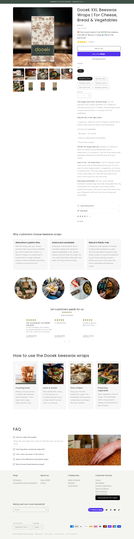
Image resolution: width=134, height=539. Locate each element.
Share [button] (81, 221)
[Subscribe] (46, 509)
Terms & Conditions (102, 488)
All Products (17, 480)
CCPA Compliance (101, 494)
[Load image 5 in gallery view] (18, 86)
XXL (80, 71)
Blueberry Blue (101, 79)
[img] (67, 312)
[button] (99, 205)
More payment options (99, 58)
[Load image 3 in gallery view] (42, 74)
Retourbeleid (99, 483)
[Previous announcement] (12, 2)
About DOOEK (45, 480)
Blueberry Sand (101, 83)
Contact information (71, 534)
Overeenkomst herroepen (108, 498)
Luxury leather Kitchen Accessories (25, 483)
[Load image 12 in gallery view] (42, 86)
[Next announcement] (122, 2)
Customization (73, 486)
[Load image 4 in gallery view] (54, 74)
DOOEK (20, 534)
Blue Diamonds (84, 87)
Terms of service (59, 534)
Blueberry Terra (84, 79)
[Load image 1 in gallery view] (18, 74)
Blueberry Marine (101, 87)
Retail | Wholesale (74, 480)
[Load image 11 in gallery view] (30, 86)
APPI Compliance (101, 491)
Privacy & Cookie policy (103, 486)
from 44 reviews (67, 315)
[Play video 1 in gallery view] (66, 74)
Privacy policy (49, 534)
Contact (43, 483)
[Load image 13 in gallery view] (54, 86)
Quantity (80, 92)
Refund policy (39, 534)
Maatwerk (71, 483)
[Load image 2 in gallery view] (30, 74)
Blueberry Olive (84, 83)
